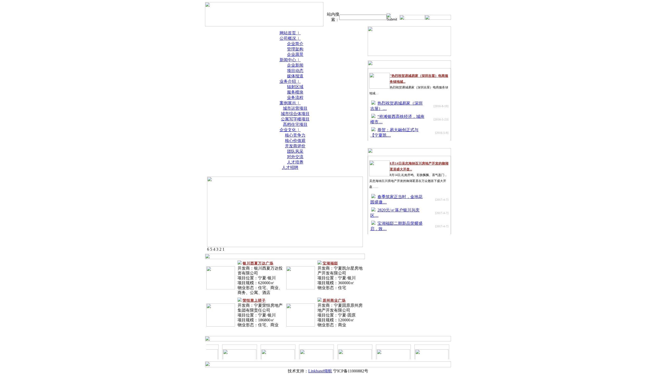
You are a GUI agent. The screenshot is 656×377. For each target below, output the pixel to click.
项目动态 (295, 70)
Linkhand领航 (320, 371)
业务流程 (295, 97)
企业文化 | (290, 130)
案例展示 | (290, 103)
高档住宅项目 (295, 124)
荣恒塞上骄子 (254, 300)
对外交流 (295, 157)
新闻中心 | (290, 60)
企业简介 (295, 44)
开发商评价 (295, 146)
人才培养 (295, 162)
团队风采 (295, 151)
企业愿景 (295, 54)
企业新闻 (295, 65)
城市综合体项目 (295, 113)
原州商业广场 (334, 300)
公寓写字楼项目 (295, 119)
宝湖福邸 (330, 263)
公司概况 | (290, 38)
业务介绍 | (290, 81)
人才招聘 (290, 167)
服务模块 (295, 92)
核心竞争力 (295, 135)
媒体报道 (295, 76)
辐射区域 (295, 87)
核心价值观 (295, 140)
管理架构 (295, 49)
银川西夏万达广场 (258, 263)
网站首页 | (290, 33)
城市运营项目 (295, 108)
